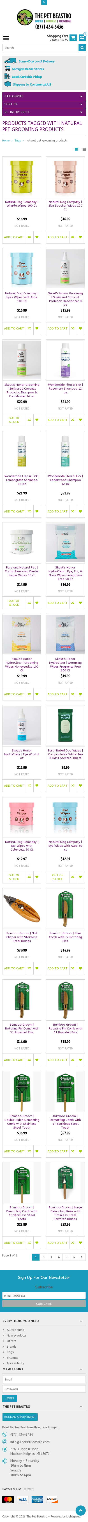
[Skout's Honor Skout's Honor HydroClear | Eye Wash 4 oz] (21, 708)
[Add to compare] (29, 237)
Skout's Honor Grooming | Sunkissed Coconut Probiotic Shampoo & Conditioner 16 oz (22, 390)
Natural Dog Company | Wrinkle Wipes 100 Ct (21, 203)
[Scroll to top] (81, 1510)
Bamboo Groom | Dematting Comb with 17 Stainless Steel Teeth (65, 1121)
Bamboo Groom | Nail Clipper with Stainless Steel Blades (21, 937)
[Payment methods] (8, 1499)
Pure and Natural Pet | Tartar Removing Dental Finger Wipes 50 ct (22, 571)
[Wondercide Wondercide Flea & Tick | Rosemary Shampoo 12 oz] (65, 342)
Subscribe (44, 1287)
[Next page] (82, 1257)
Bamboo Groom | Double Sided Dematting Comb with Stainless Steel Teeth (22, 1121)
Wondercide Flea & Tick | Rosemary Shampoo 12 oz (65, 388)
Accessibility (15, 1363)
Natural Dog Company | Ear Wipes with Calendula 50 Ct (21, 845)
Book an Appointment (20, 1417)
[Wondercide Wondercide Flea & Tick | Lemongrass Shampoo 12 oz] (21, 433)
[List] (84, 149)
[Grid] (77, 149)
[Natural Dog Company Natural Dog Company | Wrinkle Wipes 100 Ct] (21, 159)
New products (17, 1335)
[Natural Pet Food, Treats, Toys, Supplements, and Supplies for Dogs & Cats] (44, 19)
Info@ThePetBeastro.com (30, 1442)
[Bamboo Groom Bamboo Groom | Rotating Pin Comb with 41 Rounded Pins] (65, 982)
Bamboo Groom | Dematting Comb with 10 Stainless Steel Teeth (21, 1213)
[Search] (82, 47)
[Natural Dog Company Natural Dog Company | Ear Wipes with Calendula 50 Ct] (21, 799)
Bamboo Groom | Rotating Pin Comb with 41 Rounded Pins (65, 1028)
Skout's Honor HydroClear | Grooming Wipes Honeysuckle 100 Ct (22, 664)
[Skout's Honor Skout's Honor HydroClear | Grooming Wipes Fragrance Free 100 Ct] (65, 616)
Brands (11, 1346)
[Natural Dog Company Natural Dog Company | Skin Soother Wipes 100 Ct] (65, 159)
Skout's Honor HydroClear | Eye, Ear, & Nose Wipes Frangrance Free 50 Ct (65, 573)
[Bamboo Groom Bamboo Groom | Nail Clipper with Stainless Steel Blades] (21, 891)
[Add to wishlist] (37, 237)
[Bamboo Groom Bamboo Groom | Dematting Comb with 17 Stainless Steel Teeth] (65, 1073)
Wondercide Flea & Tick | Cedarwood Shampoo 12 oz (65, 479)
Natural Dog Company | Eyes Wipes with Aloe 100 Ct (21, 297)
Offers (11, 1341)
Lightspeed (73, 1516)
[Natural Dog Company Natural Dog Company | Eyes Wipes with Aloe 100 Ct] (21, 251)
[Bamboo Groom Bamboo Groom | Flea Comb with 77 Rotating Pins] (65, 891)
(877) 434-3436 (21, 1435)
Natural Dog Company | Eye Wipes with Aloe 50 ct (65, 845)
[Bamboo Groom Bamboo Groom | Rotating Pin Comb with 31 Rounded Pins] (21, 982)
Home (5, 140)
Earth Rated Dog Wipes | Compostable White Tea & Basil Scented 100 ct (65, 754)
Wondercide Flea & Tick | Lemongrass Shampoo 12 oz (22, 479)
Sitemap (13, 1357)
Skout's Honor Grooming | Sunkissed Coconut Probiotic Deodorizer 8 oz (65, 299)
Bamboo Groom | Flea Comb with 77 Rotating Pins (65, 937)
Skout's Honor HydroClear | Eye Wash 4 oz (21, 754)
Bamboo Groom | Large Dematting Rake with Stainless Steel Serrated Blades (65, 1213)
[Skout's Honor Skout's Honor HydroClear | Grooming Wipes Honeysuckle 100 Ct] (21, 616)
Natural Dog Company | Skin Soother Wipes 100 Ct (65, 205)
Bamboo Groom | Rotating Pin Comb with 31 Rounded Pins (22, 1028)
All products (15, 1330)
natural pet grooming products (46, 140)
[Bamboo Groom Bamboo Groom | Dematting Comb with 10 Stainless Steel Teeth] (21, 1165)
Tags (17, 140)
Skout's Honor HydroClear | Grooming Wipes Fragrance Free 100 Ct (65, 664)
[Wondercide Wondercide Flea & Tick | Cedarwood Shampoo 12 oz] (65, 433)
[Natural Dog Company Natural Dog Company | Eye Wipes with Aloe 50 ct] (65, 799)
